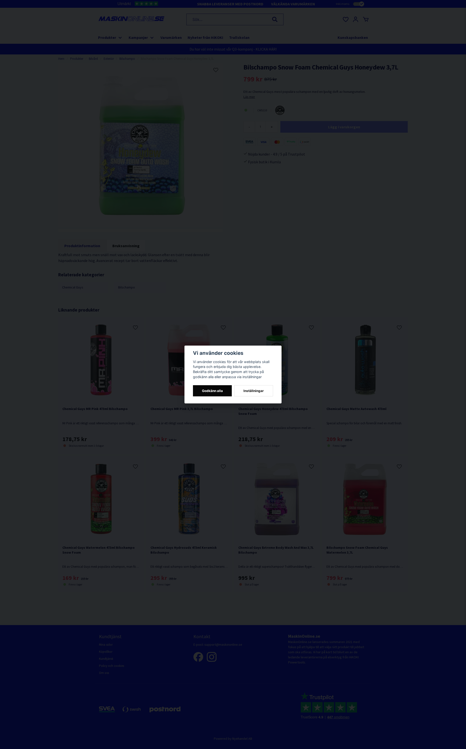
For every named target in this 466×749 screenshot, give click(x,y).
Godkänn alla (212, 391)
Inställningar (253, 391)
